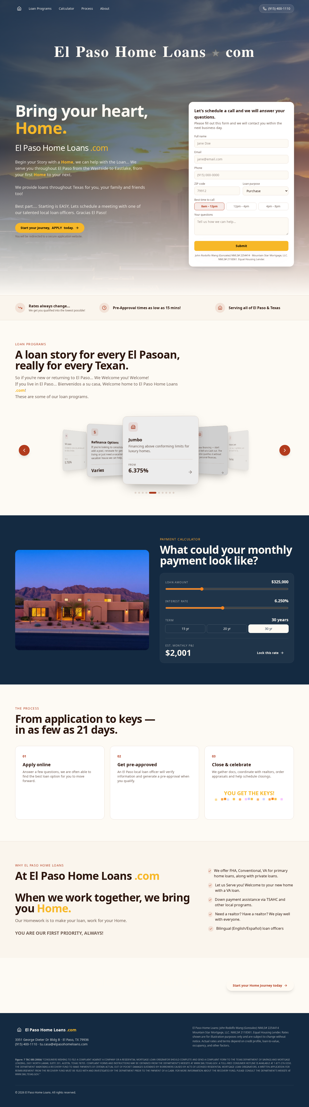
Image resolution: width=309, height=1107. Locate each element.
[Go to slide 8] (166, 493)
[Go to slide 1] (135, 493)
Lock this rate (267, 653)
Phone (198, 168)
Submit (241, 246)
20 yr (227, 628)
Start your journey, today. (47, 228)
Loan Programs (40, 8)
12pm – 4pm (241, 206)
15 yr (185, 628)
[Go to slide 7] (163, 493)
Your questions (203, 215)
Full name (200, 136)
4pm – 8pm (273, 206)
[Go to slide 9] (170, 493)
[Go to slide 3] (143, 493)
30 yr (268, 628)
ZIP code (199, 184)
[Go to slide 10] (173, 493)
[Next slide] (284, 450)
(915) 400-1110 (279, 8)
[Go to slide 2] (139, 493)
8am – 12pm (209, 206)
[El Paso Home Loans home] (19, 9)
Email (197, 152)
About (104, 8)
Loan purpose (251, 184)
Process (87, 8)
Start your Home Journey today (257, 985)
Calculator (66, 8)
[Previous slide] (24, 450)
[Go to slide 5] (150, 493)
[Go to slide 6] (156, 493)
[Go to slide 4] (146, 493)
